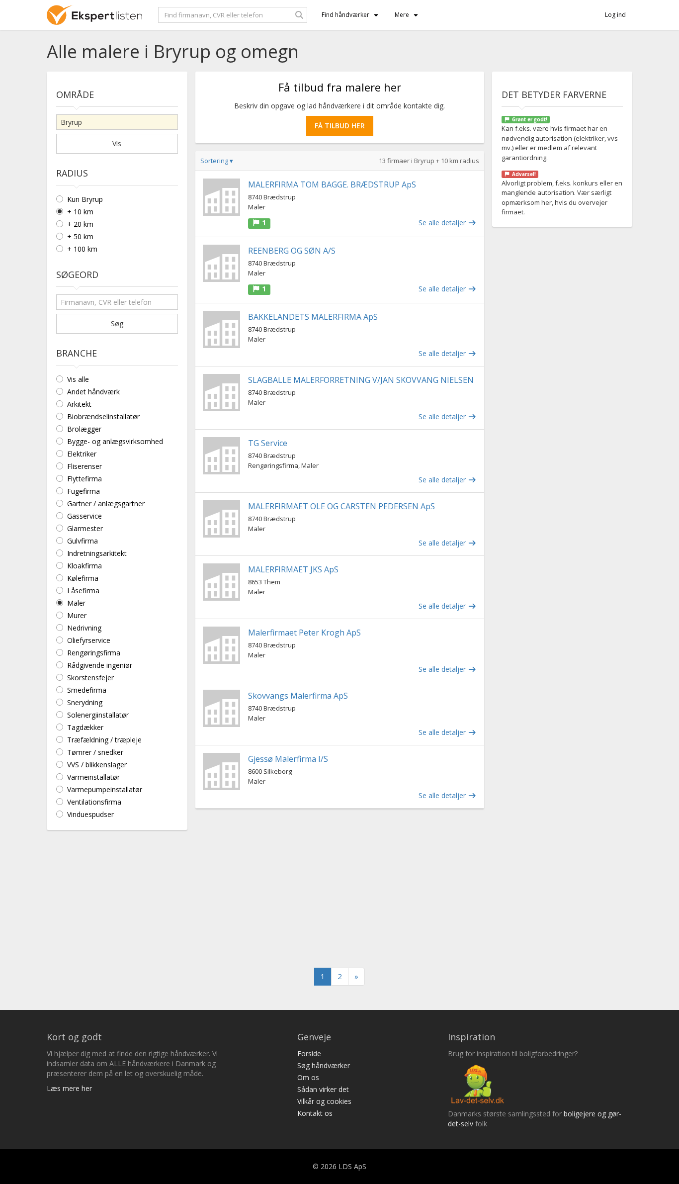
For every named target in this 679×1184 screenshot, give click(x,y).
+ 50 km (80, 236)
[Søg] (299, 15)
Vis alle (78, 379)
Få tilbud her (340, 125)
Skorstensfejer (90, 677)
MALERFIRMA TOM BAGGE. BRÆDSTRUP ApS (332, 184)
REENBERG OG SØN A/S (292, 250)
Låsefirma (83, 590)
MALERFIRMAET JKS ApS (293, 569)
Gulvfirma (82, 541)
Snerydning (84, 702)
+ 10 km (80, 211)
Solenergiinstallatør (98, 715)
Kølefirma (82, 578)
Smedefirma (86, 690)
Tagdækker (85, 727)
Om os (308, 1077)
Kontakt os (315, 1113)
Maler (76, 603)
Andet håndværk (93, 391)
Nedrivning (84, 628)
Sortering (216, 160)
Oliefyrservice (88, 640)
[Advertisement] (339, 888)
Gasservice (84, 516)
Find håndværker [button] (345, 14)
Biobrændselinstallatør (103, 416)
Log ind (615, 14)
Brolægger (84, 429)
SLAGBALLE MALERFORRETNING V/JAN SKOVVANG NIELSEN (361, 379)
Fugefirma (83, 491)
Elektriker (81, 453)
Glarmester (85, 528)
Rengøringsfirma (93, 652)
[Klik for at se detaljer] (221, 197)
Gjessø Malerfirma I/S (288, 758)
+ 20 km (80, 224)
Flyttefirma (84, 478)
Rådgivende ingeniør (99, 665)
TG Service (267, 443)
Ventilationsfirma (94, 802)
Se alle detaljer (443, 222)
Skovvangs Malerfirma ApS (298, 695)
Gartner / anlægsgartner (106, 503)
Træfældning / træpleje (104, 739)
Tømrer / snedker (95, 752)
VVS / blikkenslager (97, 764)
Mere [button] (402, 14)
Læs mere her (69, 1088)
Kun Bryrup (85, 199)
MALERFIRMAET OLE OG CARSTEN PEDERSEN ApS (341, 506)
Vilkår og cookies (324, 1101)
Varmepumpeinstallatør (104, 789)
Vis (116, 143)
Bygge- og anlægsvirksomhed (115, 441)
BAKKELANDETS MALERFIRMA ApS (313, 316)
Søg (117, 323)
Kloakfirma (84, 565)
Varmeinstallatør (93, 777)
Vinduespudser (90, 814)
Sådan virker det (323, 1089)
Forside (309, 1053)
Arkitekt (79, 404)
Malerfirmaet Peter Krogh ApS (304, 632)
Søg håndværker (323, 1065)
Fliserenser (84, 466)
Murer (76, 615)
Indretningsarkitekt (97, 553)
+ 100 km (82, 249)
